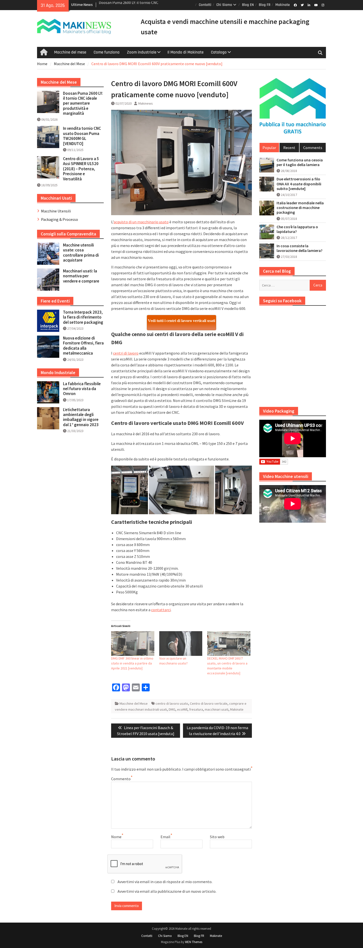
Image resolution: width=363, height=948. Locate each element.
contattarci (161, 609)
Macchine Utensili (56, 211)
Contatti (205, 4)
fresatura (196, 709)
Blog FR (264, 4)
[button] (129, 490)
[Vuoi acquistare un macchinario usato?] (180, 643)
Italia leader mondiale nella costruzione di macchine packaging (300, 208)
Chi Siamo (224, 4)
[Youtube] (316, 4)
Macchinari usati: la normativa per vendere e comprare (81, 276)
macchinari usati (216, 709)
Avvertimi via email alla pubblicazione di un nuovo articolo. (167, 891)
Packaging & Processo (59, 219)
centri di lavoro (126, 353)
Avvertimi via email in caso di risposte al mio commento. (165, 881)
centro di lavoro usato (172, 703)
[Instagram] (323, 4)
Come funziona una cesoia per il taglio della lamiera (300, 162)
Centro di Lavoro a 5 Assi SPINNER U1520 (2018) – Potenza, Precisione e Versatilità (81, 169)
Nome (116, 836)
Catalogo (219, 52)
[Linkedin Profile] (309, 4)
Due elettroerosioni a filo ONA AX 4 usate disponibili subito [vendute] (299, 184)
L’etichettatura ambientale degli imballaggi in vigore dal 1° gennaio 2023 (81, 417)
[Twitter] (302, 4)
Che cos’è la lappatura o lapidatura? (297, 229)
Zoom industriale (141, 52)
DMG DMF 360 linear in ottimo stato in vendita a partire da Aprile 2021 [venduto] (132, 663)
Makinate (282, 4)
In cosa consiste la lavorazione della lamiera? (300, 248)
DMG (172, 709)
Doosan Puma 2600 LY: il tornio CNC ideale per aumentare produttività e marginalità (83, 103)
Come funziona (107, 52)
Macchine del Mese (134, 703)
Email (165, 836)
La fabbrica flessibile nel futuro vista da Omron (82, 389)
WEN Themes (193, 942)
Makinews (145, 103)
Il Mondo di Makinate (185, 52)
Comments (312, 147)
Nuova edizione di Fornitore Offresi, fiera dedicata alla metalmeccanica (83, 345)
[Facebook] (295, 4)
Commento (121, 778)
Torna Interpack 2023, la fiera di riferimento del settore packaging (83, 317)
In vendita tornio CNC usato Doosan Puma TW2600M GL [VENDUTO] (82, 136)
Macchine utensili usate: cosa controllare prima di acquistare (81, 252)
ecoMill (182, 709)
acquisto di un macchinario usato (141, 221)
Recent (289, 147)
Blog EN (248, 4)
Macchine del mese (70, 52)
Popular (269, 147)
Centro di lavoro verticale (208, 703)
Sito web (217, 836)
